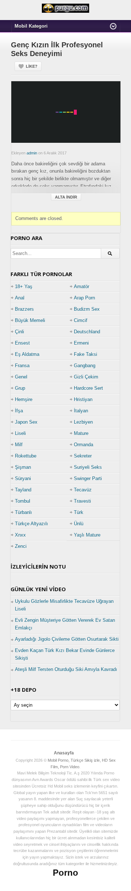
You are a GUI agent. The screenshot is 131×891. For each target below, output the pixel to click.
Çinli (19, 331)
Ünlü (78, 523)
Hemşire (23, 399)
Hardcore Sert (88, 388)
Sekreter (83, 456)
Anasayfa (64, 752)
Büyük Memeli (30, 320)
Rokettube (25, 456)
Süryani (23, 478)
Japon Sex (26, 422)
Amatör (81, 286)
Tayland (23, 489)
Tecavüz (83, 489)
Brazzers (24, 309)
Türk (78, 512)
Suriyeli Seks (88, 467)
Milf (19, 444)
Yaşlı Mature (87, 535)
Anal (19, 298)
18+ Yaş (23, 286)
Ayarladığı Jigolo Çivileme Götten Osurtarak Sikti (67, 639)
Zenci (21, 546)
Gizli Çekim (86, 377)
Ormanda (83, 444)
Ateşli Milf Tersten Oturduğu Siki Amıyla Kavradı (66, 669)
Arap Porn (84, 298)
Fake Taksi (85, 354)
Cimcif (80, 320)
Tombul (22, 501)
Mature (81, 433)
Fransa (22, 365)
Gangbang (84, 365)
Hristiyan (83, 399)
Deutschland (87, 331)
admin (32, 153)
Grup (20, 388)
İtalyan (81, 410)
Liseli (20, 433)
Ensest (22, 343)
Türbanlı (23, 512)
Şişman (23, 467)
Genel (21, 377)
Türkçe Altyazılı (31, 523)
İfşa (19, 410)
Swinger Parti (88, 478)
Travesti (82, 501)
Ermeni (81, 343)
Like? (31, 66)
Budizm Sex (87, 309)
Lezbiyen (83, 422)
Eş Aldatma (27, 354)
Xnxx (20, 535)
